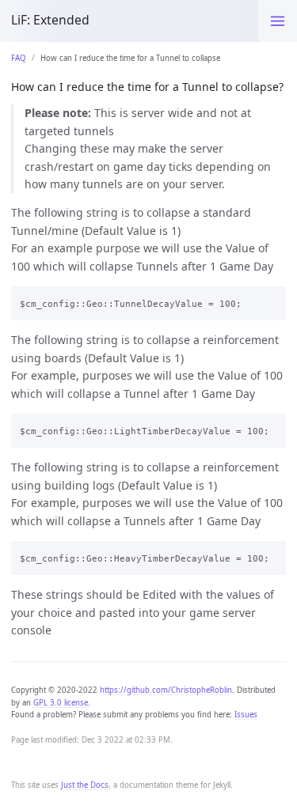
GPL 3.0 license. (61, 703)
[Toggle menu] (277, 21)
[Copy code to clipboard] (270, 301)
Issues (245, 714)
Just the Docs (85, 785)
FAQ (18, 58)
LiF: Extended (50, 19)
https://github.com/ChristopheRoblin (166, 690)
